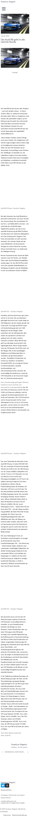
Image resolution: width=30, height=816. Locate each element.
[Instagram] (7, 785)
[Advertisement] (15, 88)
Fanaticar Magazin (8, 2)
